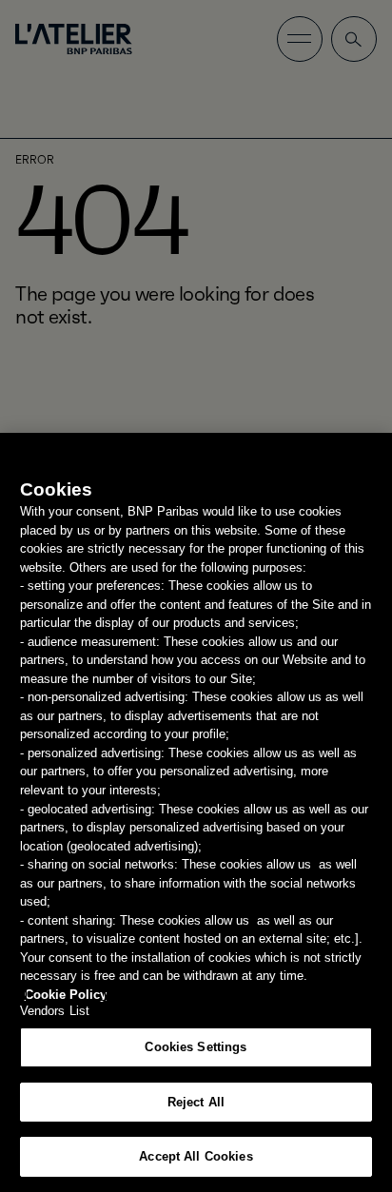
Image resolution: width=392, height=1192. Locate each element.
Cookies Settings (195, 1047)
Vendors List (55, 1011)
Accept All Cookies (195, 1156)
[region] (196, 812)
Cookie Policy (66, 994)
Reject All (196, 1102)
